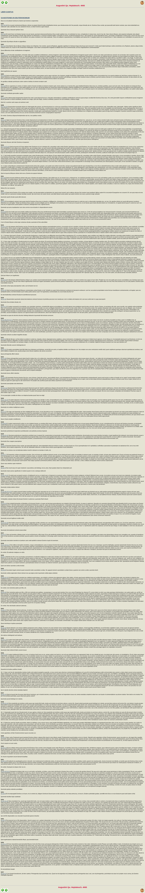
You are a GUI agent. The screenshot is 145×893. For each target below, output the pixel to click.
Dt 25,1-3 (4, 639)
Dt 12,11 (3, 299)
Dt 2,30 (3, 34)
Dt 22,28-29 (4, 491)
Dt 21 (8, 771)
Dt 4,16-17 (4, 55)
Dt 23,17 (3, 534)
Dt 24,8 (3, 570)
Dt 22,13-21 (4, 475)
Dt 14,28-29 (4, 320)
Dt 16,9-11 (4, 388)
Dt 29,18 (3, 771)
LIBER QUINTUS (7, 12)
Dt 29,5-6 (4, 761)
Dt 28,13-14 (4, 703)
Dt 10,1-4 (4, 226)
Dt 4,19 (3, 86)
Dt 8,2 (3, 201)
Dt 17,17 (3, 411)
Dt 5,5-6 (3, 146)
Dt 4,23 (3, 98)
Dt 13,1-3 (4, 306)
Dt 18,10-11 (4, 435)
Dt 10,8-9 (4, 280)
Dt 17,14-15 (4, 400)
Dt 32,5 (3, 820)
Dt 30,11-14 (4, 801)
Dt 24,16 (3, 592)
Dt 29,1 (3, 737)
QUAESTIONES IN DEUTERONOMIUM (15, 18)
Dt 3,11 (3, 46)
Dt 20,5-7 (4, 454)
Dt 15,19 (3, 358)
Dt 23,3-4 (4, 503)
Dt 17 (8, 545)
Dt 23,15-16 (4, 522)
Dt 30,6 (3, 793)
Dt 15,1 (10, 320)
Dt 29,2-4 (4, 748)
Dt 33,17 (3, 873)
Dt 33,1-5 (4, 844)
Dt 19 (9, 491)
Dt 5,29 (3, 178)
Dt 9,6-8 (3, 212)
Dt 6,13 (3, 192)
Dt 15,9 (3, 339)
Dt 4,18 (3, 75)
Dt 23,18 (3, 545)
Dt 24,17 (3, 610)
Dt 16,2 (3, 377)
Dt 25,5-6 (4, 654)
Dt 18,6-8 (4, 423)
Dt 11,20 (3, 290)
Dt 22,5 (3, 468)
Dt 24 (7, 146)
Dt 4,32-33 (4, 106)
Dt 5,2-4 (3, 120)
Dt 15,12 (3, 349)
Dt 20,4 (3, 445)
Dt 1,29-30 (4, 25)
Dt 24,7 (3, 557)
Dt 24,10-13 (4, 577)
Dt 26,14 (3, 694)
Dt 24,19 (3, 628)
